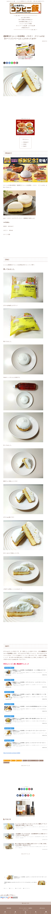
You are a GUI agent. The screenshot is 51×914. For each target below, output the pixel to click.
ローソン (13, 760)
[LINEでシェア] (12, 63)
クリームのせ (7, 762)
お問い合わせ (42, 908)
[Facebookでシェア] (7, 63)
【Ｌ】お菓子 (19, 760)
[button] (17, 63)
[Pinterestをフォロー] (28, 795)
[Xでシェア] (4, 63)
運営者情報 (9, 908)
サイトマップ (25, 909)
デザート (25, 760)
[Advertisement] (25, 107)
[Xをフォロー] (20, 795)
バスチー (41, 760)
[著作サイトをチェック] (18, 795)
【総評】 (25, 146)
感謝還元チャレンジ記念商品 (33, 760)
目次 (24, 139)
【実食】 (25, 144)
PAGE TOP (26, 903)
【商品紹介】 (26, 142)
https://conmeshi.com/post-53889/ (11, 753)
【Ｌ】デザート (7, 760)
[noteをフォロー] (25, 795)
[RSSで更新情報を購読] (33, 795)
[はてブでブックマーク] (9, 63)
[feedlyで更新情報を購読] (31, 795)
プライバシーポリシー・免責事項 (25, 908)
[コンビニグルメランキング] (14, 897)
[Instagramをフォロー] (23, 795)
